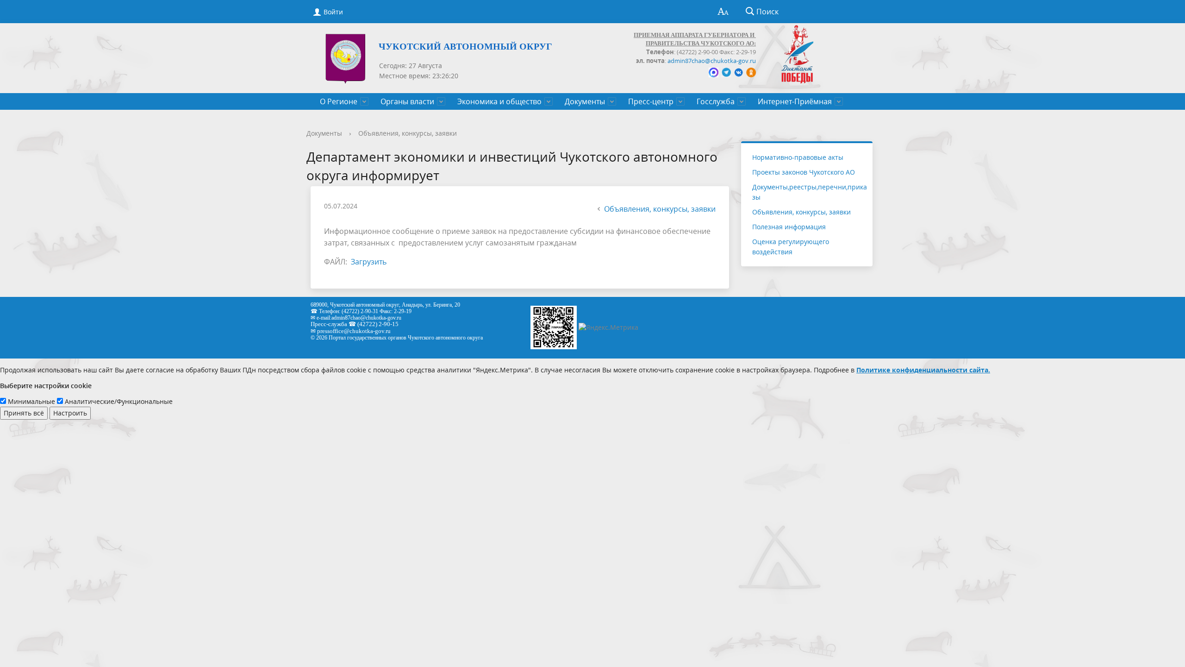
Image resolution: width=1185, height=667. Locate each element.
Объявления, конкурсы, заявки (407, 133)
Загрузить (369, 262)
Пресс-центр (651, 101)
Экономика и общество (499, 101)
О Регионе (338, 101)
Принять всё (24, 413)
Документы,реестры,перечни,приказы (809, 191)
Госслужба (716, 101)
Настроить (70, 413)
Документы (585, 101)
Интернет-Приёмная (795, 101)
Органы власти (407, 101)
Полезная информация (789, 226)
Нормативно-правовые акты (797, 157)
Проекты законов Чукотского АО (803, 172)
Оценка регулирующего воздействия (790, 246)
